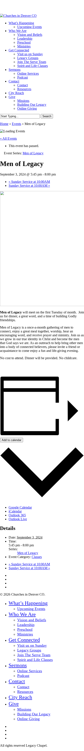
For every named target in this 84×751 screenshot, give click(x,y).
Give (14, 704)
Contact (17, 681)
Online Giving (28, 719)
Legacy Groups (29, 650)
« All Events (8, 138)
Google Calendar (20, 507)
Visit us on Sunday (32, 645)
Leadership (25, 625)
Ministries (25, 634)
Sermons (18, 665)
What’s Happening (28, 603)
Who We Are (22, 614)
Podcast (23, 676)
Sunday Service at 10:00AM (29, 181)
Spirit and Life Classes (35, 660)
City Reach (20, 697)
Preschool (25, 629)
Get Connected (24, 640)
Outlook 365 (17, 515)
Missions (24, 709)
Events (16, 124)
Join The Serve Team (33, 655)
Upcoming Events (31, 609)
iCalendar (15, 511)
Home (4, 124)
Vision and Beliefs (31, 620)
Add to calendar (11, 440)
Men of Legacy (27, 553)
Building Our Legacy (33, 714)
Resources (25, 691)
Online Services (29, 671)
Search (46, 116)
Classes (37, 557)
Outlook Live (18, 519)
